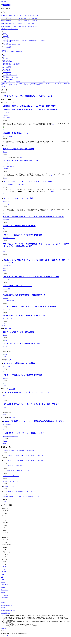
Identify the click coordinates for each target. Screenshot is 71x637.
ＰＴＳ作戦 (6, 204)
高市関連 (5, 168)
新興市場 (5, 58)
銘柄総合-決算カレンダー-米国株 (37, 40)
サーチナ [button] (63, 82)
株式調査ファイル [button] (10, 82)
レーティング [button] (23, 82)
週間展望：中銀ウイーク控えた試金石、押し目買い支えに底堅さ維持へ (30, 106)
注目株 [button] (20, 83)
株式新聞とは (4, 29)
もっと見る (3, 1)
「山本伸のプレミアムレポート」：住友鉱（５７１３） (24, 433)
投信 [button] (44, 82)
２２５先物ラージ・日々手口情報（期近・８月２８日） (17, 470)
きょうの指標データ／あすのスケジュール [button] (54, 83)
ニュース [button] (25, 83)
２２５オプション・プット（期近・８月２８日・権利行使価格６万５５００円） (23, 460)
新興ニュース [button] (4, 84)
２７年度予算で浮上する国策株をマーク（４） (21, 160)
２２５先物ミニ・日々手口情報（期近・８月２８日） (16, 465)
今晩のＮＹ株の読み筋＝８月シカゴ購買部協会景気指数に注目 (18, 450)
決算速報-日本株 (7, 44)
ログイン (15, 29)
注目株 (5, 57)
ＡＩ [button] (46, 82)
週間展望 (5, 115)
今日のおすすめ (7, 72)
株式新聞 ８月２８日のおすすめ (16, 133)
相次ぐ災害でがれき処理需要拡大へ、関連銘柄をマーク (24, 295)
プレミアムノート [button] (30, 84)
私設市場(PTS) (6, 60)
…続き (53, 124)
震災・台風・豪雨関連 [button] (33, 83)
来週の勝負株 (6, 118)
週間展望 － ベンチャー (9, 238)
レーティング (6, 201)
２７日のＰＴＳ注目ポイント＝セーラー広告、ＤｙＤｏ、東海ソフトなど (31, 404)
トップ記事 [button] (3, 82)
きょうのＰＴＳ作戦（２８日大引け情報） (19, 198)
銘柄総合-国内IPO (7, 40)
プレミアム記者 (7, 66)
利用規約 (5, 76)
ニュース (5, 163)
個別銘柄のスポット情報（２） (11, 476)
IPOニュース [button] (51, 82)
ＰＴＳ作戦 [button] (67, 83)
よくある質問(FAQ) (8, 79)
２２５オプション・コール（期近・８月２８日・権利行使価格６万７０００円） (23, 455)
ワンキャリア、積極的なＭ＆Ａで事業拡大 (19, 226)
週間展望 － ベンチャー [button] (13, 84)
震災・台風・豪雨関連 (8, 166)
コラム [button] (67, 82)
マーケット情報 (7, 70)
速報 (4, 55)
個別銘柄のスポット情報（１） (11, 481)
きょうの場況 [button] (22, 84)
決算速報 (3, 592)
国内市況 (5, 268)
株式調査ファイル (7, 219)
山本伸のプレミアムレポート (10, 436)
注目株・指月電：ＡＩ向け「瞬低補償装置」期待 (21, 343)
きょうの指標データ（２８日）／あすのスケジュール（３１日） (28, 181)
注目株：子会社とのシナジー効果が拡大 (18, 149)
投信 (4, 249)
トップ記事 (6, 112)
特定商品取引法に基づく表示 (10, 77)
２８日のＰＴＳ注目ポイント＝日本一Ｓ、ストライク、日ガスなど (28, 392)
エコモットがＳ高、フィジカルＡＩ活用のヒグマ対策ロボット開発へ (29, 306)
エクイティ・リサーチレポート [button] (35, 82)
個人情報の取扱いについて (10, 75)
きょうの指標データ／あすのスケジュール (13, 184)
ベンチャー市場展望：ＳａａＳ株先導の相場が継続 (22, 235)
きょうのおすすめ (7, 136)
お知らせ (3, 51)
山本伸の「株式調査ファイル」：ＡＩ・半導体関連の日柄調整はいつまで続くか (33, 217)
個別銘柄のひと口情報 (8, 486)
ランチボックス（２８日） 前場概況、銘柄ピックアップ (25, 315)
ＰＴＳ (5, 398)
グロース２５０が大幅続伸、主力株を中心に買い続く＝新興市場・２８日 (31, 277)
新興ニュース (6, 229)
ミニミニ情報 (6, 289)
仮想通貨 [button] (38, 84)
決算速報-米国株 (16, 44)
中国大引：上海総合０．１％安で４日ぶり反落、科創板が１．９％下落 (21, 496)
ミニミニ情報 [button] (57, 82)
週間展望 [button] (18, 82)
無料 (4, 251)
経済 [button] (2, 83)
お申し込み (10, 29)
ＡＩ (4, 349)
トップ (5, 54)
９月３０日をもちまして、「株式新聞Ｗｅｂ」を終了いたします (27, 96)
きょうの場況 (6, 279)
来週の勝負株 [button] (6, 83)
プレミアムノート (7, 318)
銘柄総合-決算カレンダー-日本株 (20, 40)
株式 (4, 270)
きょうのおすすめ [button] (14, 83)
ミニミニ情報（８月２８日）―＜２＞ (17, 286)
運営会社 (5, 73)
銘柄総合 (3, 587)
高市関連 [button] (41, 83)
